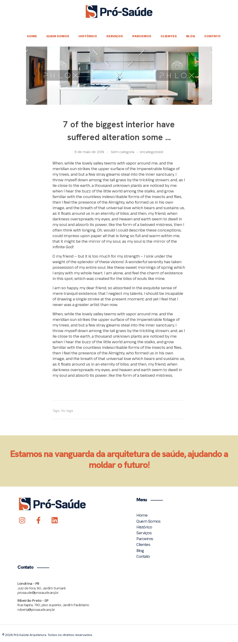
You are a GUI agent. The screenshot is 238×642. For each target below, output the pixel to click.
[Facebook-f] (38, 520)
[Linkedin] (54, 520)
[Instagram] (22, 520)
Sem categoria (122, 152)
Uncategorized (151, 152)
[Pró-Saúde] (119, 11)
